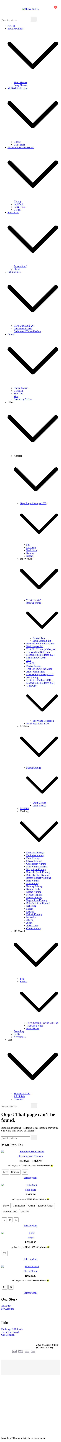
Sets (22, 978)
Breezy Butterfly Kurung (38, 877)
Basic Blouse (32, 1028)
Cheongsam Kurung (36, 863)
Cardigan (18, 390)
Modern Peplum (34, 894)
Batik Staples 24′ (34, 646)
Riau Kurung (32, 880)
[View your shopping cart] (54, 9)
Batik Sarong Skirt (42, 640)
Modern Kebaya (34, 897)
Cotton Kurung (33, 928)
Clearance (19, 1099)
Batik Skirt (31, 550)
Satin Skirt (30, 1189)
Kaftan (29, 556)
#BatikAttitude (33, 767)
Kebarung (31, 906)
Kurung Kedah (33, 889)
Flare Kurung (33, 858)
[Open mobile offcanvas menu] (2, 9)
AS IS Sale (19, 1096)
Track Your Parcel (10, 1332)
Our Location (8, 1334)
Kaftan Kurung (33, 892)
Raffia (17, 1034)
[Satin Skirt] (30, 1185)
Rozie (30, 1237)
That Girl (30, 663)
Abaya (29, 920)
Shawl (17, 269)
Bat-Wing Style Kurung (38, 903)
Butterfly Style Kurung (37, 875)
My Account (7, 1308)
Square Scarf (20, 266)
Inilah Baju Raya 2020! (37, 723)
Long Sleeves (20, 85)
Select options (30, 1178)
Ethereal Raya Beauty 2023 (39, 674)
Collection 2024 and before (27, 331)
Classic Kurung (34, 861)
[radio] (5, 1172)
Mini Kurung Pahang (36, 866)
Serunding (19, 1031)
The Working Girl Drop (38, 652)
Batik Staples (14, 272)
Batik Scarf (19, 144)
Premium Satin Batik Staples (40, 643)
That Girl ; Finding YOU (38, 680)
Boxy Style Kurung (36, 869)
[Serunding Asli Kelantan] (30, 1151)
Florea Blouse (30, 1271)
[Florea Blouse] (30, 1266)
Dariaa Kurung (33, 666)
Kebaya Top (39, 638)
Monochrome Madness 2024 (40, 654)
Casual (17, 209)
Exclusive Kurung (35, 855)
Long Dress (19, 207)
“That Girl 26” (33, 600)
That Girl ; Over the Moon (39, 669)
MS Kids (24, 808)
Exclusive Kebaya (35, 852)
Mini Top (18, 393)
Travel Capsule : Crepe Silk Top (42, 1023)
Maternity (31, 917)
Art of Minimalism (35, 671)
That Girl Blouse (34, 1025)
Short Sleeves (20, 82)
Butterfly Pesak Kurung (38, 872)
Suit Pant (18, 204)
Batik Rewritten (15, 28)
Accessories (19, 1037)
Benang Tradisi (33, 603)
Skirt (28, 660)
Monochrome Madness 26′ (21, 147)
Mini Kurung (32, 883)
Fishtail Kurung (34, 914)
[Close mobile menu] (55, 6)
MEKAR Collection (18, 88)
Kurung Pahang (34, 886)
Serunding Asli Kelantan (30, 1156)
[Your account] (46, 9)
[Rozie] (30, 1233)
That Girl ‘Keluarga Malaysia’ (41, 649)
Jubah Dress (32, 925)
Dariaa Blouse (21, 388)
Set (27, 544)
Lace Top (31, 547)
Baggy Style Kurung (36, 900)
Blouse (17, 142)
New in (11, 25)
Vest (16, 396)
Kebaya (30, 911)
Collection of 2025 (23, 328)
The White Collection (43, 720)
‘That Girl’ (31, 685)
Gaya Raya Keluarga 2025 (33, 503)
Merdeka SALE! (22, 1093)
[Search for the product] (34, 19)
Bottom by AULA (23, 399)
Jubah (29, 922)
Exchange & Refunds (12, 1329)
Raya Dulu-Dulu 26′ (24, 325)
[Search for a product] (42, 9)
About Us (6, 1306)
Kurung (17, 201)
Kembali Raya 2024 (36, 657)
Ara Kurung (32, 677)
